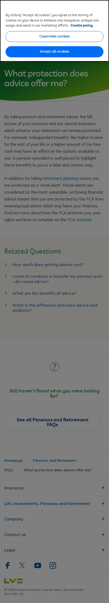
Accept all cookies (54, 51)
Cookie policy (82, 25)
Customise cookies (54, 36)
